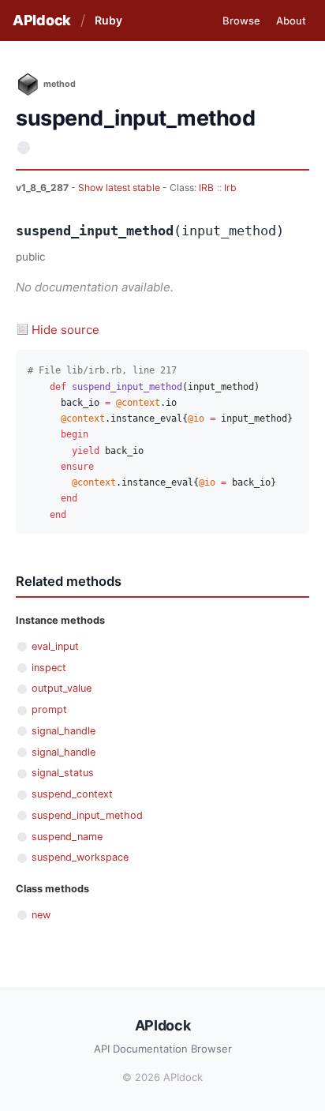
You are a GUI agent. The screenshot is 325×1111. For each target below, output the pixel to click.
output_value (62, 688)
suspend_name (67, 837)
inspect (49, 668)
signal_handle (63, 731)
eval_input (55, 646)
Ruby (108, 20)
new (41, 915)
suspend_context (72, 794)
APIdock (42, 20)
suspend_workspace (80, 857)
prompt (49, 709)
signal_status (63, 773)
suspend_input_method (87, 815)
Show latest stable (120, 187)
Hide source (65, 329)
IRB (206, 187)
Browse (241, 20)
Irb (230, 187)
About (291, 20)
